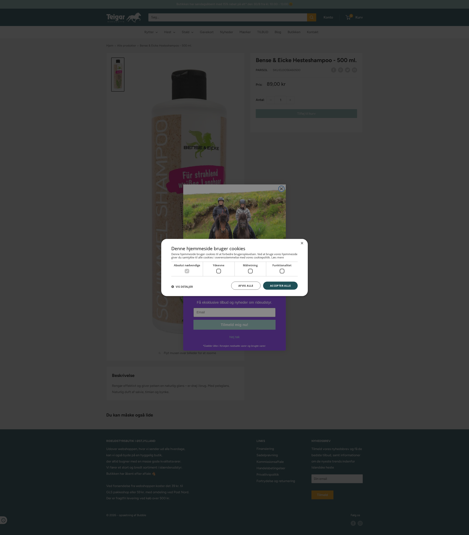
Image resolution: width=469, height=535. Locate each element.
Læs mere (277, 257)
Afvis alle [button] (245, 285)
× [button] (301, 243)
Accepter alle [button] (280, 285)
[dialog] (234, 267)
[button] (182, 286)
